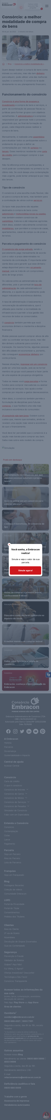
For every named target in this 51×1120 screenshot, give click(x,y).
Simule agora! (25, 570)
